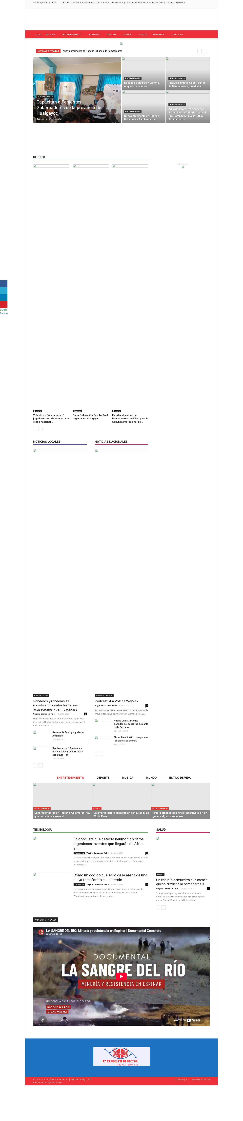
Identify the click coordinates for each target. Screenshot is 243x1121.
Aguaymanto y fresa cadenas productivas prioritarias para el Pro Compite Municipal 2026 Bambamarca (119, 50)
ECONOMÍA (94, 34)
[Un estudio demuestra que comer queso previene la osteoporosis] (183, 856)
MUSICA (127, 34)
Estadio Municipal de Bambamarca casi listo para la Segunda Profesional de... (130, 418)
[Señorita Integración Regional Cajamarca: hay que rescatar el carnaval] (62, 801)
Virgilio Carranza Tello (44, 714)
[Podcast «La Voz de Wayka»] (121, 573)
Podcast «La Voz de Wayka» (116, 701)
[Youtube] (207, 6)
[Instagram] (196, 6)
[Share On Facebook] (3, 283)
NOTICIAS (50, 34)
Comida (160, 874)
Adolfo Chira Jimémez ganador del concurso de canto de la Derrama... (131, 724)
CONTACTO (177, 34)
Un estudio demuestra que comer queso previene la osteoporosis (181, 882)
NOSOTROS (158, 34)
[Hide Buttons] (4, 313)
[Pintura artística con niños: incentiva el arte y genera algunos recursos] (180, 801)
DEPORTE (111, 34)
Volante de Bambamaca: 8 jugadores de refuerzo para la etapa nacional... (51, 418)
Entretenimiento (41, 809)
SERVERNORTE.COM (201, 1079)
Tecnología (79, 853)
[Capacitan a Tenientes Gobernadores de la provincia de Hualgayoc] (77, 95)
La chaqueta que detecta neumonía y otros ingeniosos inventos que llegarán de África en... (109, 843)
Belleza (96, 809)
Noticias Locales (45, 97)
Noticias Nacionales (104, 695)
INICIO (38, 34)
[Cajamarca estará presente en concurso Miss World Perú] (121, 801)
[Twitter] (201, 6)
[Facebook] (190, 6)
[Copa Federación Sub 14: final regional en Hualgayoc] (91, 288)
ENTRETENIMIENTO (72, 34)
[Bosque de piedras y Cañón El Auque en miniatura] (143, 73)
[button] (206, 34)
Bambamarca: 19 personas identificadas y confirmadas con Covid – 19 (67, 751)
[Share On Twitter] (3, 290)
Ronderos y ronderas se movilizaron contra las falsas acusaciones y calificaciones (55, 705)
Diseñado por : (182, 1079)
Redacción (42, 119)
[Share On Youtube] (3, 304)
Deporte (37, 411)
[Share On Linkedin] (3, 297)
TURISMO (143, 34)
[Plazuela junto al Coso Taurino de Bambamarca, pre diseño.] (188, 73)
